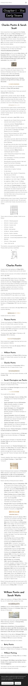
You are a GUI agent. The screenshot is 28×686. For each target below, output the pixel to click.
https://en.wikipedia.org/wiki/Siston (9, 50)
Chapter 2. (8, 663)
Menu (26, 2)
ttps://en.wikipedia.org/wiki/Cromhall (10, 75)
